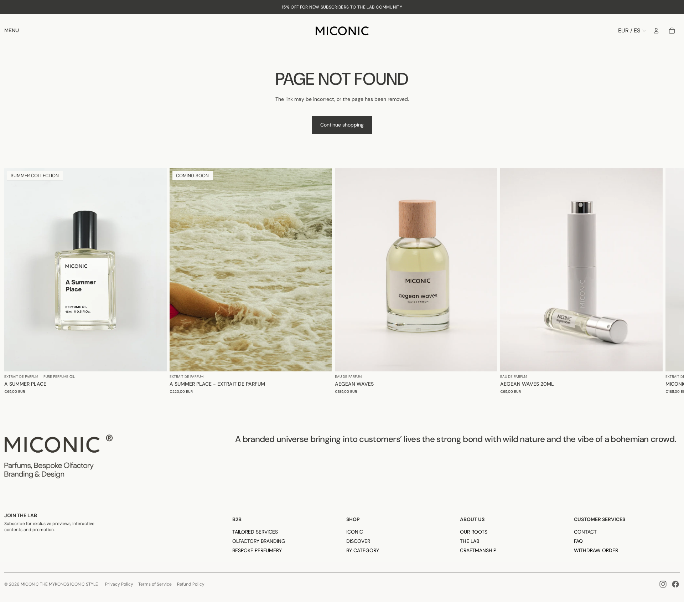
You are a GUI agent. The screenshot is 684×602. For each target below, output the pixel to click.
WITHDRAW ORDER (596, 550)
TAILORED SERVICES (255, 532)
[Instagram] (663, 584)
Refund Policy (190, 584)
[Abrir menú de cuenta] (656, 30)
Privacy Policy (119, 584)
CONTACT (585, 532)
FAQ (578, 541)
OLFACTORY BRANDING (258, 541)
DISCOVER (358, 541)
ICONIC (354, 532)
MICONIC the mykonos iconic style (59, 584)
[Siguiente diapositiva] (673, 283)
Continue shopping (342, 125)
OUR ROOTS (473, 532)
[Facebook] (675, 584)
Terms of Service (155, 584)
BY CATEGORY (362, 550)
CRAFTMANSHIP (478, 550)
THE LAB (469, 541)
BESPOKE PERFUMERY (257, 550)
